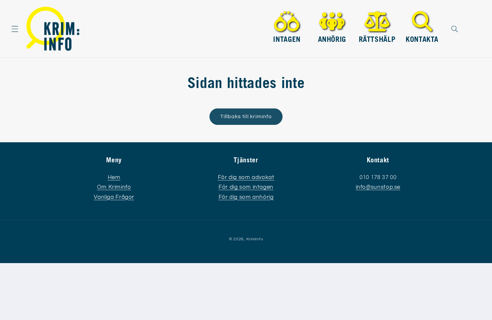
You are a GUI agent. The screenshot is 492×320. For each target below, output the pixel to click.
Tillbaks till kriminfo (246, 116)
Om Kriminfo (114, 187)
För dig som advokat (246, 177)
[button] (14, 28)
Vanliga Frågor (114, 197)
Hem (114, 177)
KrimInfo (254, 239)
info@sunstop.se (378, 187)
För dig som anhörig (246, 197)
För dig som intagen (246, 187)
